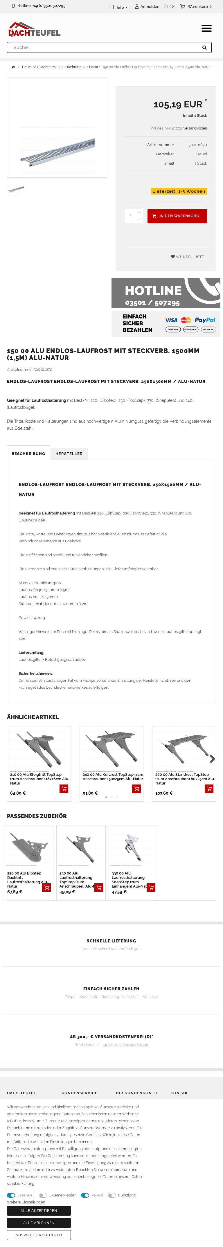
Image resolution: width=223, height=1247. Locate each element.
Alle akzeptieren (39, 1211)
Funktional (127, 1195)
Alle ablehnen (39, 1223)
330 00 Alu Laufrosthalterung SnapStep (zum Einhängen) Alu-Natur (131, 879)
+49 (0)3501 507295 (49, 5)
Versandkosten (195, 128)
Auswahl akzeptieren (39, 1235)
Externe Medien (62, 1195)
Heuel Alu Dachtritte (38, 67)
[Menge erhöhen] (139, 212)
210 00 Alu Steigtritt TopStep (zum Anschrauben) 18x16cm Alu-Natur (40, 778)
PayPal (97, 1195)
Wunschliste (189, 257)
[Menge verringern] (139, 219)
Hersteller (69, 453)
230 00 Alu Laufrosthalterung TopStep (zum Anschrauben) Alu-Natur (81, 879)
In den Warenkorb (179, 216)
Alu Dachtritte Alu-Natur (78, 67)
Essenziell (25, 1195)
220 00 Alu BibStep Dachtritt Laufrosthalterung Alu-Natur (27, 879)
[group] (81, 848)
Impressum (120, 1169)
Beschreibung (28, 453)
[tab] (29, 454)
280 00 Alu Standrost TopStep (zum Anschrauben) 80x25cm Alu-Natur (185, 778)
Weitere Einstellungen (26, 1202)
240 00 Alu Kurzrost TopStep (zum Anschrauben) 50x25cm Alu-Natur (113, 776)
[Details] (64, 788)
